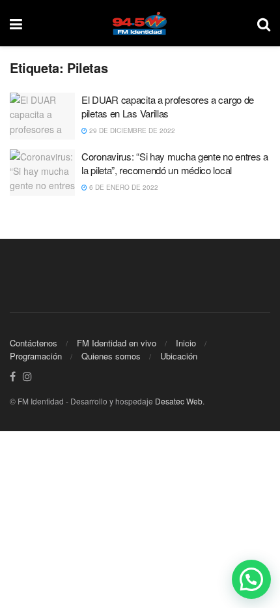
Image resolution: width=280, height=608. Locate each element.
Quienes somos (111, 356)
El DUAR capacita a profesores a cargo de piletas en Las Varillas (167, 106)
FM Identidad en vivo (116, 343)
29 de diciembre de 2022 (131, 130)
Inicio (186, 343)
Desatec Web (179, 400)
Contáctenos (33, 343)
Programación (36, 356)
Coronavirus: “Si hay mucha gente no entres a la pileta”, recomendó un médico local (174, 163)
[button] (251, 579)
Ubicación (178, 356)
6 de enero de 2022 (122, 187)
